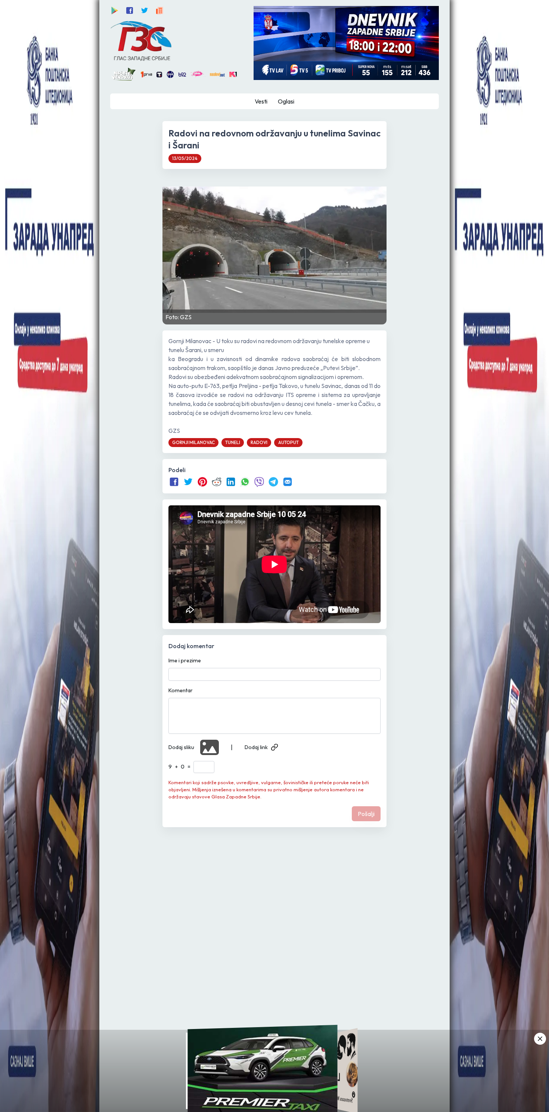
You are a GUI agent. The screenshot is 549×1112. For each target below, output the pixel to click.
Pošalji (366, 813)
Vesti (261, 101)
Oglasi (286, 101)
